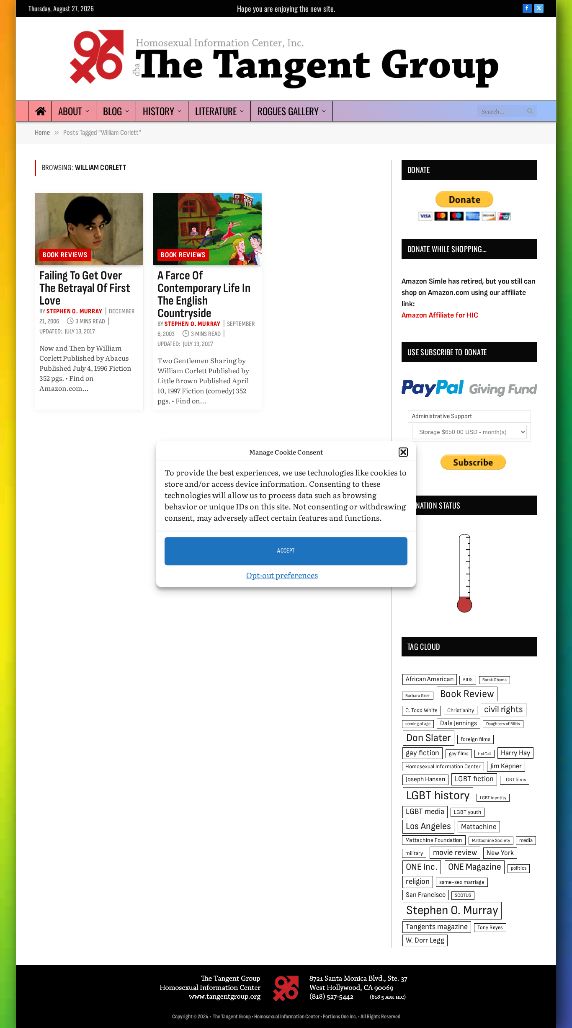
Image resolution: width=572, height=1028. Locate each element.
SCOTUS (463, 895)
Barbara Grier (417, 695)
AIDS (468, 680)
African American (429, 679)
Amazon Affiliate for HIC (440, 315)
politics (518, 868)
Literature (216, 111)
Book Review (467, 694)
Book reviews (65, 255)
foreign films (475, 739)
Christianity (460, 710)
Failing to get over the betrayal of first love (84, 288)
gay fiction (422, 753)
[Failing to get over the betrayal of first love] (89, 229)
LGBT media (425, 811)
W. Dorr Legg (425, 940)
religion (418, 881)
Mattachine (479, 826)
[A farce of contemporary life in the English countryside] (207, 229)
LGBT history (438, 795)
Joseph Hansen (425, 779)
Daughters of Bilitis (503, 723)
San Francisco (426, 895)
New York (500, 853)
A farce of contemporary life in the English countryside (203, 294)
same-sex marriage (461, 882)
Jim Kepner (506, 766)
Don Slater (428, 737)
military (414, 853)
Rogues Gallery (288, 111)
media (526, 840)
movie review (455, 853)
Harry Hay (515, 753)
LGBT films (514, 780)
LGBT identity (493, 798)
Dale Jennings (458, 723)
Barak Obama (494, 679)
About (70, 111)
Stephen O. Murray (74, 311)
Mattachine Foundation (433, 840)
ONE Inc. (422, 867)
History (158, 111)
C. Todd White (421, 710)
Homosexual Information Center (443, 766)
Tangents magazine (437, 927)
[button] (403, 452)
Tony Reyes (490, 927)
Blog (112, 111)
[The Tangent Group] (286, 59)
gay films (459, 753)
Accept (286, 551)
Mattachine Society (491, 840)
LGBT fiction (474, 779)
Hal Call (484, 754)
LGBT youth (467, 812)
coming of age (417, 723)
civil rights (503, 709)
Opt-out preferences (282, 575)
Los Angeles (428, 826)
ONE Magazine (474, 867)
